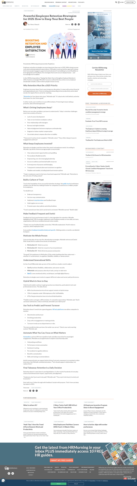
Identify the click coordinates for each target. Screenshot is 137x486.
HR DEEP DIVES (72, 2)
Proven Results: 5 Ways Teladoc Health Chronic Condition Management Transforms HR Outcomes (99, 168)
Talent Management (29, 10)
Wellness (92, 469)
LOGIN (122, 2)
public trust (66, 183)
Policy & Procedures (82, 469)
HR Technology (48, 469)
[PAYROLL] (44, 6)
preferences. (105, 480)
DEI (90, 472)
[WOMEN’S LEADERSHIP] (68, 6)
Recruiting (26, 402)
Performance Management (87, 467)
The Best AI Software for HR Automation (98, 155)
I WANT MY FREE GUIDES (61, 460)
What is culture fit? (30, 405)
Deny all (76, 483)
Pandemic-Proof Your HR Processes (96, 121)
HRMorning (7, 2)
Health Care (73, 472)
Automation (27, 337)
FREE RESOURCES (49, 2)
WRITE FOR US (31, 472)
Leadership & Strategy (60, 469)
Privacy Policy (92, 480)
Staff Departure (52, 472)
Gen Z (29, 273)
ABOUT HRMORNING (30, 467)
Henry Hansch (34, 24)
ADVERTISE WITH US (30, 470)
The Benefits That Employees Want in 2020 (98, 140)
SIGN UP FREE (130, 2)
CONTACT (31, 474)
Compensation (71, 469)
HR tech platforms (58, 309)
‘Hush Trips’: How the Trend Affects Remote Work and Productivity (33, 427)
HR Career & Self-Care (63, 472)
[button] (3, 480)
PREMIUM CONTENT (61, 2)
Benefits (57, 467)
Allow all (58, 483)
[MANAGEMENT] (54, 6)
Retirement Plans (83, 472)
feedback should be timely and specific (44, 230)
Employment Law (48, 467)
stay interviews (39, 200)
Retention (27, 96)
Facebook (8, 473)
